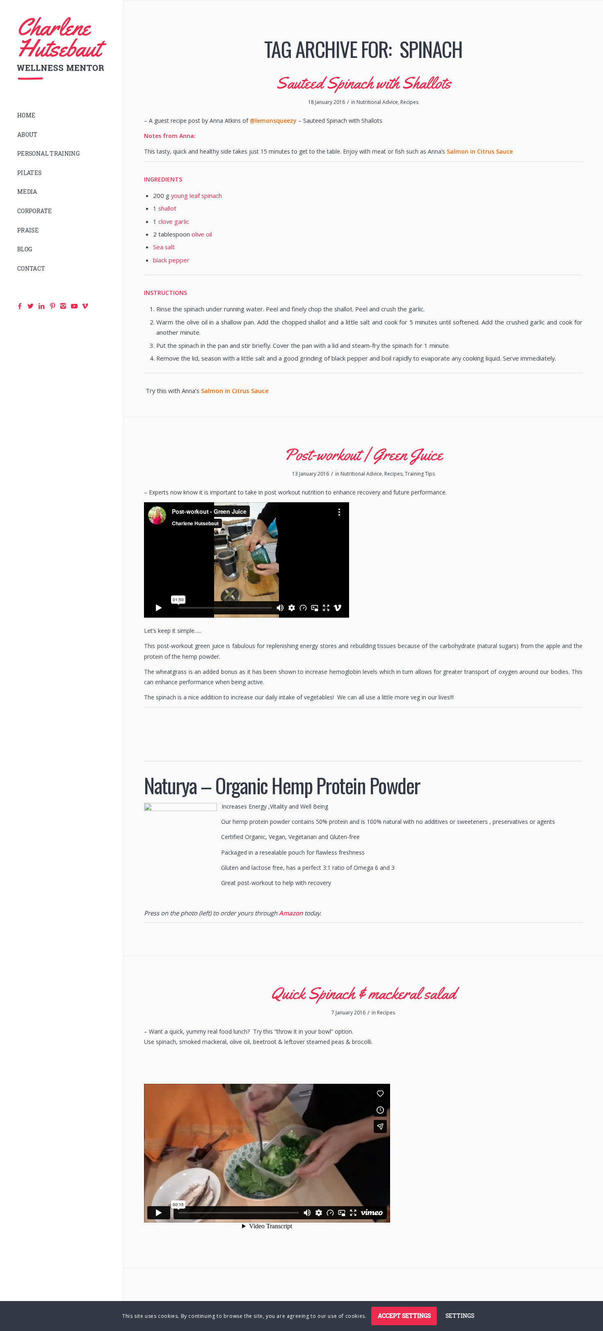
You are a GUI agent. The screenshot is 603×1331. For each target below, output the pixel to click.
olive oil (202, 234)
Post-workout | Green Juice (363, 454)
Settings (459, 1316)
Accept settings (404, 1316)
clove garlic (173, 221)
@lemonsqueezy (273, 120)
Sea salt (164, 247)
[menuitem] (61, 115)
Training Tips (420, 473)
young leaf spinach (196, 195)
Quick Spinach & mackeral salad (363, 993)
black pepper (171, 260)
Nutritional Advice (377, 102)
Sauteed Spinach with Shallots (363, 82)
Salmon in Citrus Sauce (480, 151)
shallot (167, 208)
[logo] (61, 48)
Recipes (409, 102)
